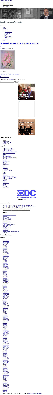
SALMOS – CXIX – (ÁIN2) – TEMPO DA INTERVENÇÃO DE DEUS (18, 205)
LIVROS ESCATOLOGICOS (9, 176)
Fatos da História (6, 164)
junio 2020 (5, 286)
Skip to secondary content (8, 5)
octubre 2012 (5, 386)
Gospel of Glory (6, 217)
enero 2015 (5, 356)
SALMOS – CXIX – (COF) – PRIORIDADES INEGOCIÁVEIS (16, 210)
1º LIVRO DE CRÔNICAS (8, 148)
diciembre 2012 (6, 384)
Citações (4, 155)
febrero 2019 (5, 303)
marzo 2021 (5, 275)
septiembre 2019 (6, 296)
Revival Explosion (6, 228)
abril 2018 (5, 313)
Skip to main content (7, 3)
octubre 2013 (5, 373)
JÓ (3, 171)
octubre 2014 (5, 360)
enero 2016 (5, 342)
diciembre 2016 (6, 330)
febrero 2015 (5, 355)
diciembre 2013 (6, 371)
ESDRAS (5, 158)
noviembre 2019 (6, 294)
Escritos (4, 30)
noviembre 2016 (6, 331)
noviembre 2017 (6, 319)
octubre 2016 (5, 332)
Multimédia (5, 35)
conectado (11, 79)
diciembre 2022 (6, 252)
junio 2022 (5, 259)
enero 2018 (5, 317)
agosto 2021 (5, 269)
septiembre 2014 (6, 361)
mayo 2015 (5, 351)
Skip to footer (5, 6)
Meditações (7, 33)
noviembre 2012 (6, 385)
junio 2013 (5, 378)
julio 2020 (5, 284)
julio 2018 (5, 310)
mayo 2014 (5, 365)
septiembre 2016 (6, 333)
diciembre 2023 (6, 239)
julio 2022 (5, 258)
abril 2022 (5, 261)
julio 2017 (5, 323)
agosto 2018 (5, 309)
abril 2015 (5, 353)
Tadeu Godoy (5, 230)
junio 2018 (5, 311)
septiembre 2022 (6, 256)
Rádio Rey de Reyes (7, 227)
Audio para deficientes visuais (9, 153)
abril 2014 (5, 366)
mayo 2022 (5, 260)
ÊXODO (4, 163)
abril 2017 (5, 325)
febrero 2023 (5, 250)
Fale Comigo (5, 29)
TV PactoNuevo (8, 37)
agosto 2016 (5, 334)
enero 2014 (5, 370)
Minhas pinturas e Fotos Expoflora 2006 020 (19, 43)
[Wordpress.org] (38, 393)
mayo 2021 (5, 273)
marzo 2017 (5, 326)
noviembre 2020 (6, 280)
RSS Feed (9, 0)
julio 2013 (5, 377)
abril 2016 (5, 339)
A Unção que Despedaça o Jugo (9, 215)
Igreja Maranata (6, 220)
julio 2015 (5, 349)
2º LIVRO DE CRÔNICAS (8, 149)
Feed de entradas (6, 141)
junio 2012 (5, 391)
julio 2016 (5, 335)
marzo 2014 (5, 368)
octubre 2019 (5, 295)
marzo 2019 (5, 302)
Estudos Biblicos (8, 32)
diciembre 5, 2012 (3, 48)
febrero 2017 (5, 327)
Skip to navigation (6, 2)
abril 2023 (5, 248)
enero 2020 (5, 291)
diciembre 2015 (6, 343)
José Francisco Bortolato (11, 22)
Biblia (4, 40)
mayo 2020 (5, 287)
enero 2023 (5, 251)
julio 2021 (5, 271)
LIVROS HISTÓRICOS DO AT (9, 177)
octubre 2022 (5, 254)
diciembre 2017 (6, 318)
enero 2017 (5, 328)
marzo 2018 (5, 315)
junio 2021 (5, 272)
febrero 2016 (5, 341)
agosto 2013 (5, 376)
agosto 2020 (5, 283)
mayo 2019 (5, 301)
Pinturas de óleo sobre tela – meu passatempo (10, 74)
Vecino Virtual (5, 232)
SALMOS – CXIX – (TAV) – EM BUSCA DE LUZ (13, 207)
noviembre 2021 (6, 267)
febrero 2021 (5, 276)
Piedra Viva (5, 226)
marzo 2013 (5, 381)
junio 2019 (5, 300)
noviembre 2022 (6, 253)
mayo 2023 (5, 246)
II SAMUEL (5, 169)
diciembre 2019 (6, 293)
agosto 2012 (5, 388)
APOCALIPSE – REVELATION (10, 151)
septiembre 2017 (6, 320)
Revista (6, 34)
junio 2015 (5, 350)
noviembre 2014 (6, 358)
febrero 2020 (5, 290)
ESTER (4, 160)
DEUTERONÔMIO (7, 156)
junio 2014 (5, 364)
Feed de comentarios (7, 142)
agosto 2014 (5, 362)
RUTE (4, 185)
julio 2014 (5, 363)
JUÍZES (4, 173)
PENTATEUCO (6, 183)
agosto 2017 (5, 321)
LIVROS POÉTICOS (7, 178)
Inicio (4, 27)
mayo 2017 (5, 324)
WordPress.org (6, 143)
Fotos (6, 39)
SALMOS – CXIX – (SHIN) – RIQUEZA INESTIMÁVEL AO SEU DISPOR (19, 206)
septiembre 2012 (6, 387)
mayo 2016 (5, 338)
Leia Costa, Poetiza (6, 221)
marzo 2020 (5, 289)
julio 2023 (5, 244)
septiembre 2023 (6, 242)
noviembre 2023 (6, 241)
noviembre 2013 (6, 372)
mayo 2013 (5, 379)
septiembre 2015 (6, 347)
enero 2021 (5, 278)
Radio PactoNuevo (9, 36)
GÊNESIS (5, 166)
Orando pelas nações (7, 225)
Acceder (4, 140)
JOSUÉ (4, 172)
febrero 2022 (5, 264)
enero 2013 (5, 383)
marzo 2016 (5, 340)
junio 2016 (5, 336)
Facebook (5, 0)
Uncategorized (6, 187)
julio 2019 (5, 298)
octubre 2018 (5, 308)
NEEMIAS (5, 180)
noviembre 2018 (6, 306)
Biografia (4, 28)
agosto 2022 (5, 257)
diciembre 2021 (6, 266)
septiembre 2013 (6, 375)
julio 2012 (5, 390)
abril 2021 (5, 274)
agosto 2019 (5, 297)
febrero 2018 (5, 316)
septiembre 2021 (6, 268)
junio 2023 (5, 245)
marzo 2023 (5, 249)
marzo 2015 (5, 354)
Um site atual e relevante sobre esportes (11, 231)
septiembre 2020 (6, 282)
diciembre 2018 (6, 305)
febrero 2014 (5, 369)
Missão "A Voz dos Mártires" (9, 224)
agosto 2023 (5, 243)
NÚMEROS (5, 181)
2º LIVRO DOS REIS (7, 150)
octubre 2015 (5, 346)
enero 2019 (5, 304)
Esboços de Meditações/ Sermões (9, 157)
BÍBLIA (4, 154)
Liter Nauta (5, 223)
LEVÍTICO (5, 175)
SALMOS (5, 186)
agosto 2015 (5, 348)
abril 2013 (5, 380)
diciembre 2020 (6, 279)
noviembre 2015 (6, 345)
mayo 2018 (5, 312)
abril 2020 (5, 288)
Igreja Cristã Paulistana (7, 219)
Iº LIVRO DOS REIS (7, 170)
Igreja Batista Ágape (7, 218)
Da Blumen (5, 216)
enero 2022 (5, 265)
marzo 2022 (5, 263)
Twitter (1, 0)
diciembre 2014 (6, 357)
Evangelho (5, 162)
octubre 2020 (5, 281)
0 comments (4, 77)
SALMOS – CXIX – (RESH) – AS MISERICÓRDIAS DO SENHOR (17, 208)
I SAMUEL (5, 168)
